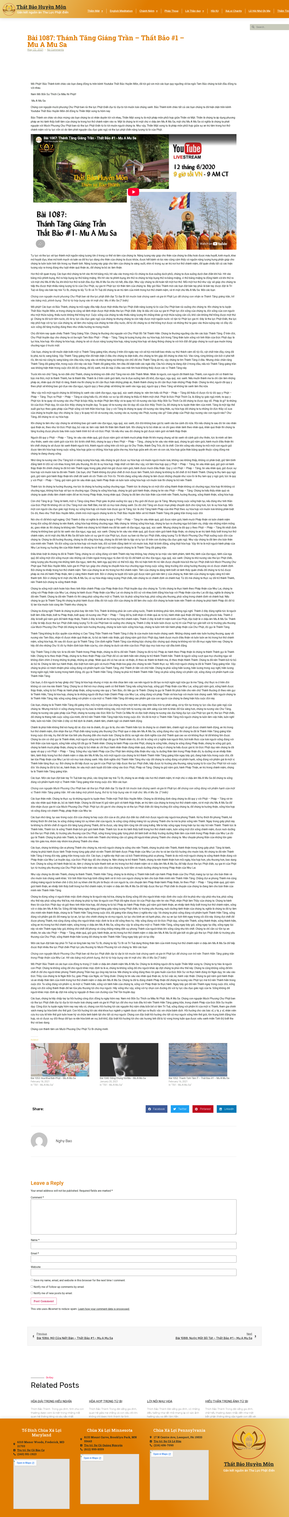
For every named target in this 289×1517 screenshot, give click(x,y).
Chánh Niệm (146, 11)
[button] (156, 1109)
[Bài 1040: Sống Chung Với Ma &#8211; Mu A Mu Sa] (133, 1059)
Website (36, 1267)
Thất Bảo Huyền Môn (41, 7)
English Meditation (121, 11)
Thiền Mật (93, 11)
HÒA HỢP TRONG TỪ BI (105, 1401)
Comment (37, 1197)
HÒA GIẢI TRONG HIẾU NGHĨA (51, 1401)
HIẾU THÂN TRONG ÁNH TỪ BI (226, 1401)
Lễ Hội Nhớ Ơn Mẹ (259, 11)
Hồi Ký (215, 11)
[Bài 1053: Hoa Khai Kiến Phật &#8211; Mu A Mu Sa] (64, 1059)
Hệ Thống (191, 24)
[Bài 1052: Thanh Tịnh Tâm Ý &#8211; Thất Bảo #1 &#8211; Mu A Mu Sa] (201, 1059)
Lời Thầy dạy (193, 11)
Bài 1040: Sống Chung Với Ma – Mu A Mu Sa (123, 1078)
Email (35, 1253)
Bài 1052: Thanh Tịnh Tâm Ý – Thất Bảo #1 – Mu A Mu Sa (199, 1078)
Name (35, 1240)
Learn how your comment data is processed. (104, 1309)
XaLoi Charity (233, 11)
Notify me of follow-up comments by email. (59, 1287)
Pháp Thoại (171, 11)
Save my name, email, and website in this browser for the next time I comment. (79, 1280)
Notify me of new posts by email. (53, 1293)
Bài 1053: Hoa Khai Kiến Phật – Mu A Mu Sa (53, 1078)
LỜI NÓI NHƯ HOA (159, 1401)
